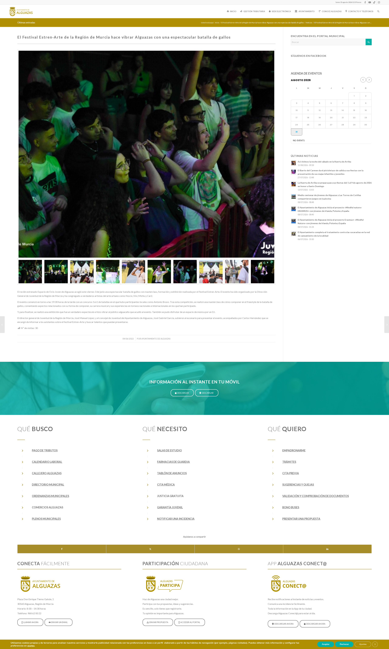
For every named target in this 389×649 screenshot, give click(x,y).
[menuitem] (347, 2)
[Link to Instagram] (379, 2)
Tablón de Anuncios (172, 473)
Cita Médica (166, 484)
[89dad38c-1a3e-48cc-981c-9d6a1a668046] (185, 271)
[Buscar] (378, 11)
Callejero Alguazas (47, 473)
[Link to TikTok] (374, 2)
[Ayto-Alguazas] (21, 11)
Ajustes (363, 644)
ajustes (30, 645)
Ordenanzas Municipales (50, 496)
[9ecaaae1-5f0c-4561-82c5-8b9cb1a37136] (82, 271)
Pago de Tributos (45, 450)
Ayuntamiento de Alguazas (155, 338)
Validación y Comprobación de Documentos (315, 496)
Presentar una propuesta (301, 518)
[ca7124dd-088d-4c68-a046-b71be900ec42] (262, 271)
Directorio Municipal (48, 484)
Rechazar (344, 644)
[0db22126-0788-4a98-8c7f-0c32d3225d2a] (159, 271)
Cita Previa (290, 473)
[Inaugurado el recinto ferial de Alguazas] (2, 324)
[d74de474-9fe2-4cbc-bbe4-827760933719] (56, 271)
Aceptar (325, 644)
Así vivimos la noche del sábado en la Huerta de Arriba (324, 161)
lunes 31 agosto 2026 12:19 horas (348, 2)
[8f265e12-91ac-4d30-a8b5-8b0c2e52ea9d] (108, 271)
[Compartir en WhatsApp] (239, 549)
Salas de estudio (169, 450)
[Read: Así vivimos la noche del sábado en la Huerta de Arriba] (293, 163)
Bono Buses (290, 507)
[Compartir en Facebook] (61, 549)
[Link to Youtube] (370, 2)
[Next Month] (369, 79)
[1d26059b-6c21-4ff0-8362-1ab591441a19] (133, 271)
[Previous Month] (363, 79)
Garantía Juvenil (170, 507)
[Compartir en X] (150, 549)
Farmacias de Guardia (173, 461)
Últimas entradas (26, 22)
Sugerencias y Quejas (298, 484)
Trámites (289, 461)
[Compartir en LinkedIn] (327, 549)
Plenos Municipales (46, 518)
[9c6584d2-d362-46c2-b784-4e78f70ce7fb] (211, 271)
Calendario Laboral (47, 461)
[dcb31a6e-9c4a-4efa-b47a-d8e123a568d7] (146, 154)
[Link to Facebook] (365, 2)
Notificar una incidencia (175, 518)
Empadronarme (294, 450)
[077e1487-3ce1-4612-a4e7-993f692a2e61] (237, 271)
